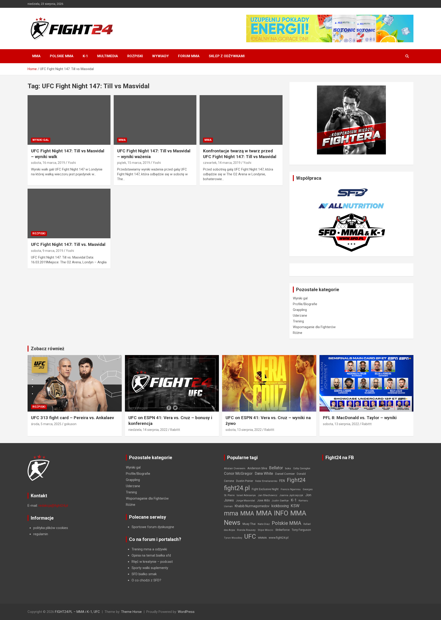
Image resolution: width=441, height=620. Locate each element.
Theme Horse (131, 612)
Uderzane (300, 315)
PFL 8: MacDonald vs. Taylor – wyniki (360, 417)
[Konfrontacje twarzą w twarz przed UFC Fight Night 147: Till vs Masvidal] (241, 120)
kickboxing (280, 506)
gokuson (70, 424)
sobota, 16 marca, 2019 (48, 163)
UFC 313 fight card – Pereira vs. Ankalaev (72, 417)
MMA (36, 56)
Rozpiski (135, 56)
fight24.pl (237, 488)
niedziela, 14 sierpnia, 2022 (147, 430)
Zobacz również (47, 348)
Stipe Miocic (265, 530)
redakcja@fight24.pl (53, 505)
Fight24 (296, 480)
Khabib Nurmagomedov (252, 506)
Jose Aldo (263, 500)
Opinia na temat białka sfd (151, 555)
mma (231, 513)
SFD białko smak (144, 574)
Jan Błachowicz (267, 495)
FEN (282, 481)
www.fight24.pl (278, 537)
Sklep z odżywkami (227, 56)
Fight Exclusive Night (265, 489)
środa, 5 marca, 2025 (46, 424)
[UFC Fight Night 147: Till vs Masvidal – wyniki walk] (69, 120)
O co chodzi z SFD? (146, 580)
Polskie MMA (62, 56)
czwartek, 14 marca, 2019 (221, 163)
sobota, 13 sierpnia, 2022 (244, 430)
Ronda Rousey (246, 530)
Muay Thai (249, 524)
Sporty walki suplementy (150, 568)
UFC (250, 536)
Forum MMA (189, 56)
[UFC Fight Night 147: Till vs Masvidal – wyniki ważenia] (155, 120)
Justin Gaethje (280, 500)
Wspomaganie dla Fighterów (314, 327)
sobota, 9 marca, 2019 (47, 251)
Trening (298, 321)
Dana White (264, 473)
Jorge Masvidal (245, 500)
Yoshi (72, 163)
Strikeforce (282, 530)
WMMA (262, 537)
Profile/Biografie (305, 304)
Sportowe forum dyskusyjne (153, 527)
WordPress (186, 612)
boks (288, 468)
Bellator (276, 468)
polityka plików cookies (50, 528)
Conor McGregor (238, 473)
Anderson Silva (257, 468)
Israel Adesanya (246, 495)
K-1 (85, 56)
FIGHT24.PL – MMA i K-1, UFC (77, 612)
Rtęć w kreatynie (144, 562)
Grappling (300, 310)
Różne (297, 333)
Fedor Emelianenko (266, 481)
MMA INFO (272, 513)
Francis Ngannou (291, 489)
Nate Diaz (264, 524)
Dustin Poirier (244, 481)
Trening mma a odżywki (149, 549)
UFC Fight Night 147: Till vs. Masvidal (68, 244)
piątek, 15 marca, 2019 (133, 163)
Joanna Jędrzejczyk (291, 495)
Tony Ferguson (301, 530)
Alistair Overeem (234, 468)
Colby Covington (301, 468)
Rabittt (175, 430)
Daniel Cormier (285, 473)
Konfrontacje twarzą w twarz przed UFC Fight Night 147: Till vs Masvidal (239, 153)
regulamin (40, 534)
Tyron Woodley (233, 537)
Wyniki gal (40, 140)
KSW (295, 505)
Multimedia (107, 56)
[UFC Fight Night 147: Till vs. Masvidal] (69, 213)
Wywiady (160, 56)
